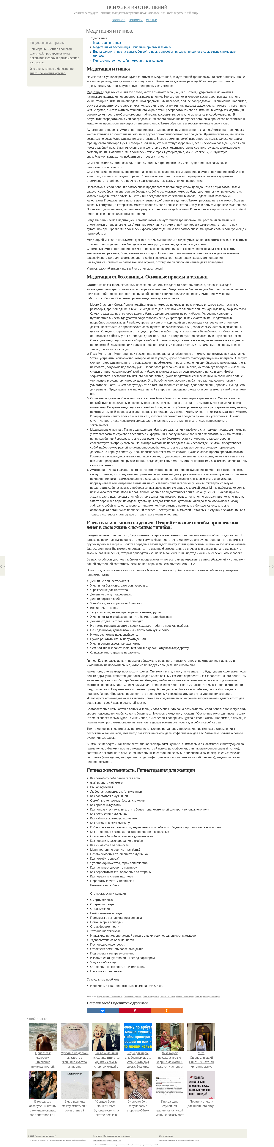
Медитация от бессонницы (109, 996)
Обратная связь (166, 1136)
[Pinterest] (135, 1010)
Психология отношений (137, 7)
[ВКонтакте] (103, 1010)
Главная (118, 19)
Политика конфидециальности (107, 1140)
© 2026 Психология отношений (42, 1136)
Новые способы (167, 996)
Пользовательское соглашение (117, 1136)
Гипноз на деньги (151, 996)
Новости (136, 19)
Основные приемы (132, 996)
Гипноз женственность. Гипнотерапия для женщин (128, 60)
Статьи (151, 19)
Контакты (97, 1136)
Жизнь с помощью (184, 996)
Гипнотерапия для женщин (207, 996)
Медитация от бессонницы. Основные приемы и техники (132, 47)
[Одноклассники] (167, 1010)
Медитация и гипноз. (107, 42)
